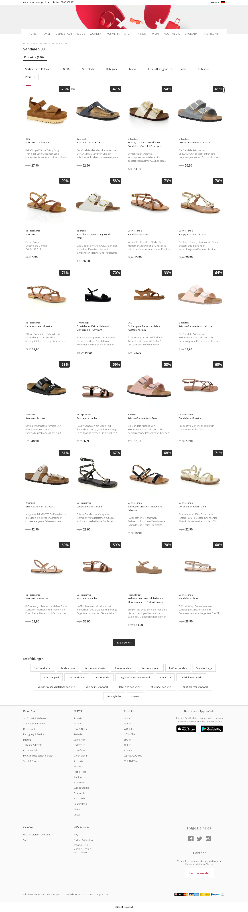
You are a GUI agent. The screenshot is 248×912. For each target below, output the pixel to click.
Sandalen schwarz (150, 668)
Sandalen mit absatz (94, 668)
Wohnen (95, 33)
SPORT (127, 739)
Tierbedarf (211, 33)
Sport (128, 33)
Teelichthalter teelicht (191, 677)
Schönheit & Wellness (34, 718)
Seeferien (79, 734)
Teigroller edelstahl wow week (134, 677)
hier (212, 864)
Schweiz (78, 718)
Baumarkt (192, 33)
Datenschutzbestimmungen (78, 894)
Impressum (102, 894)
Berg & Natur (80, 729)
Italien (77, 809)
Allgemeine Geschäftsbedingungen (41, 894)
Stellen (26, 840)
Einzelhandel (30, 750)
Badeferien (79, 745)
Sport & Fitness (31, 761)
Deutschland (80, 804)
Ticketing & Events (32, 745)
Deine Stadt (64, 33)
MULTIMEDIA (131, 761)
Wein (155, 33)
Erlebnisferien (81, 755)
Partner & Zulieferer (84, 840)
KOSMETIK (129, 734)
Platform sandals (178, 668)
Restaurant (29, 729)
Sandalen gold (51, 677)
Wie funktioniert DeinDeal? (37, 834)
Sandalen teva (68, 668)
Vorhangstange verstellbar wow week (57, 686)
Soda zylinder (114, 696)
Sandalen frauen (76, 677)
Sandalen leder (102, 677)
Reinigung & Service (33, 734)
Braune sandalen (123, 668)
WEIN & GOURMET (133, 755)
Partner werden (199, 873)
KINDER (128, 750)
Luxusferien (80, 750)
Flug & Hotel (80, 771)
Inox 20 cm (165, 677)
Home (32, 33)
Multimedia (172, 33)
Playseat (135, 696)
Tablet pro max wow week (195, 686)
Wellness (78, 723)
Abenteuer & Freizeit (34, 723)
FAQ (76, 834)
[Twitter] (199, 839)
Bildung (27, 739)
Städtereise (79, 777)
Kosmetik (113, 33)
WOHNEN (129, 729)
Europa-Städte (81, 787)
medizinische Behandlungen (38, 755)
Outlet (127, 745)
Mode (81, 33)
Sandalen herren (42, 668)
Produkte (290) (34, 57)
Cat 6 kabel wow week (161, 686)
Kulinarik (78, 761)
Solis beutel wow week (97, 686)
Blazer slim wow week (129, 686)
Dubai (77, 814)
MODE (127, 723)
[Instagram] (208, 839)
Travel (45, 33)
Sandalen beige (204, 668)
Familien (78, 766)
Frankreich (79, 798)
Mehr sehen (124, 642)
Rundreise (79, 782)
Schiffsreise (80, 739)
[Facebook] (191, 839)
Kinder (142, 33)
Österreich (79, 793)
